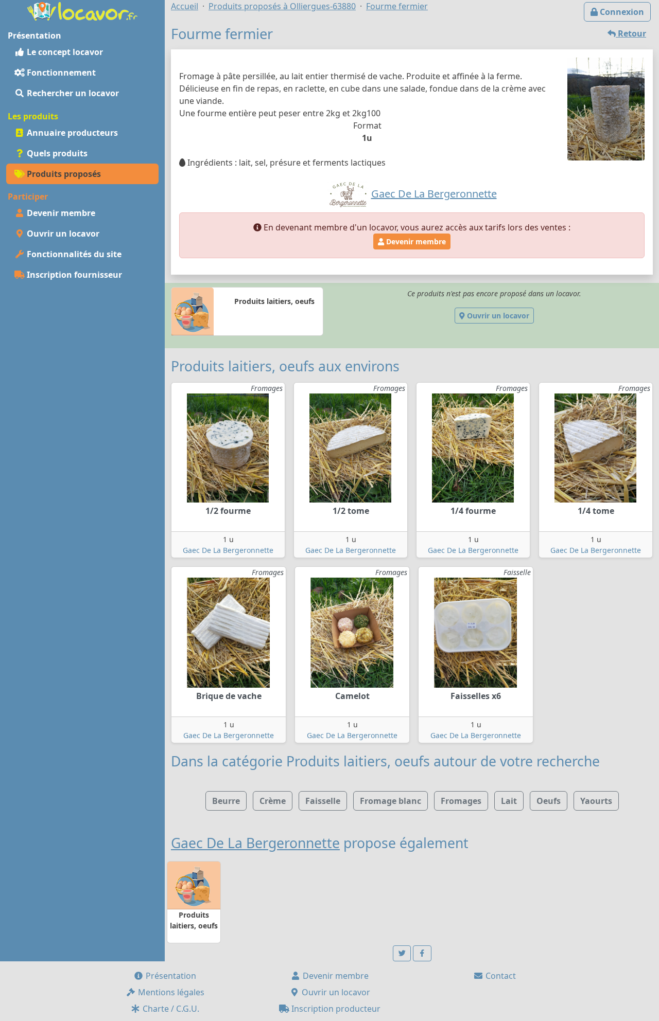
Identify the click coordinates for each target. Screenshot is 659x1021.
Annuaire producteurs (71, 132)
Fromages (461, 801)
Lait (509, 801)
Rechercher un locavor (72, 93)
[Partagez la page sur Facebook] (422, 953)
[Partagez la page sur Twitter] (402, 953)
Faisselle (322, 801)
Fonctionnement (60, 72)
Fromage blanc (390, 801)
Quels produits (56, 153)
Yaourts (596, 801)
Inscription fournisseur (73, 274)
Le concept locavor (64, 52)
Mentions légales (170, 992)
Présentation (170, 975)
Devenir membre (60, 213)
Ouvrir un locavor (62, 233)
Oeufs (548, 801)
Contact (499, 975)
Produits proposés (63, 174)
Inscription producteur (334, 1008)
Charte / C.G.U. (170, 1008)
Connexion (621, 11)
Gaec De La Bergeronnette (228, 550)
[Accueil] (82, 10)
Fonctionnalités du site (73, 254)
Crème (272, 801)
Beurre (226, 801)
